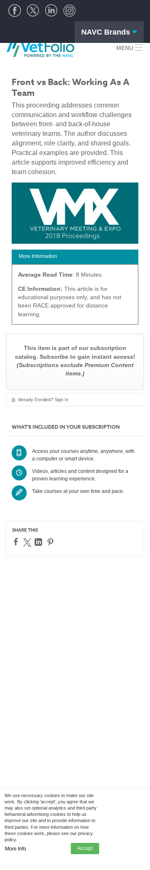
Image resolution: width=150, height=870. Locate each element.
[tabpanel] (75, 297)
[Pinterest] (51, 542)
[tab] (75, 257)
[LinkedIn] (39, 542)
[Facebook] (17, 541)
